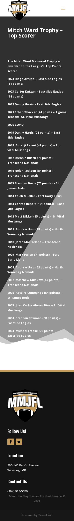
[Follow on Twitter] (19, 442)
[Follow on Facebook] (10, 442)
